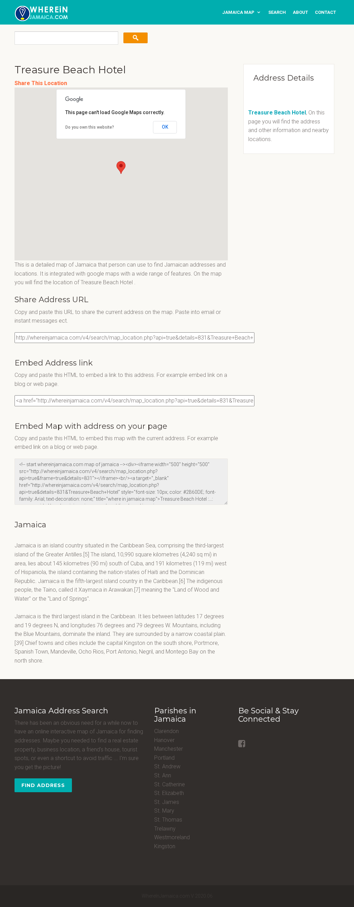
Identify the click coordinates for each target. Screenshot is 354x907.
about (300, 12)
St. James (166, 802)
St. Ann (162, 775)
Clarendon (166, 731)
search (277, 12)
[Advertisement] (281, 207)
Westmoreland (172, 837)
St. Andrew (167, 766)
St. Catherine (169, 784)
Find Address (43, 785)
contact (325, 12)
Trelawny (165, 828)
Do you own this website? (89, 127)
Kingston (164, 846)
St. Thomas (168, 819)
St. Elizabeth (169, 793)
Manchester (168, 749)
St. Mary (164, 810)
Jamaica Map (238, 12)
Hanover (164, 740)
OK (165, 127)
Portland (164, 758)
